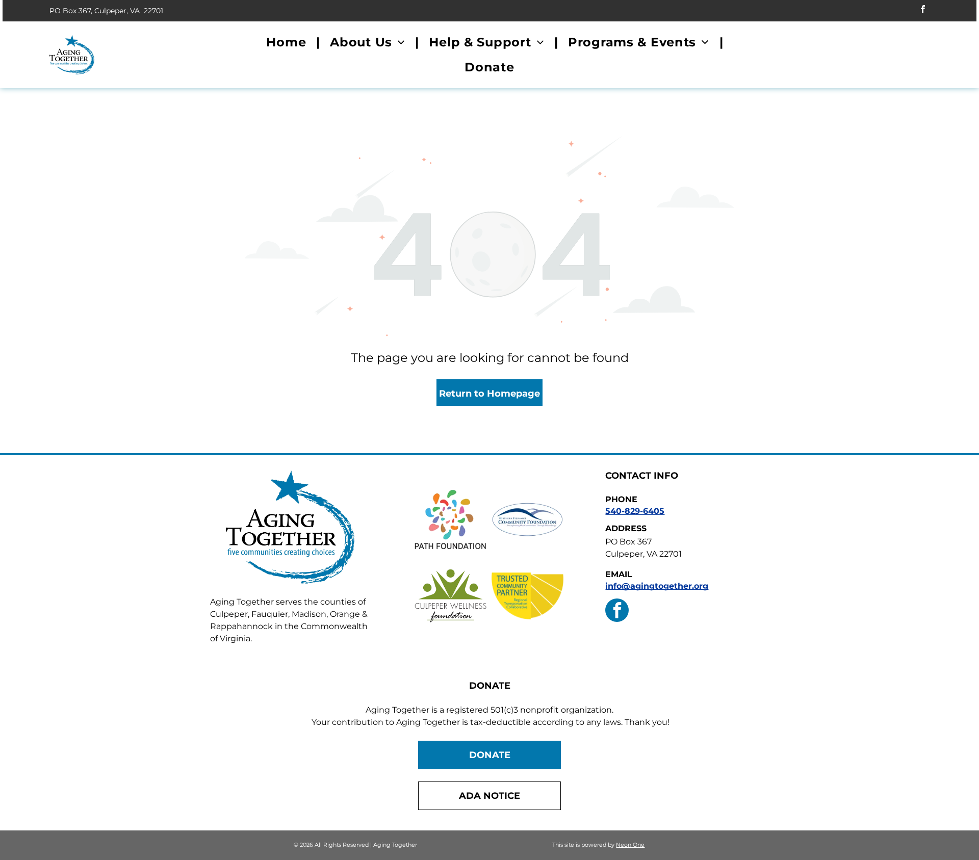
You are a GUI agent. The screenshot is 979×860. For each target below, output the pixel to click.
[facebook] (923, 10)
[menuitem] (288, 42)
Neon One (630, 844)
